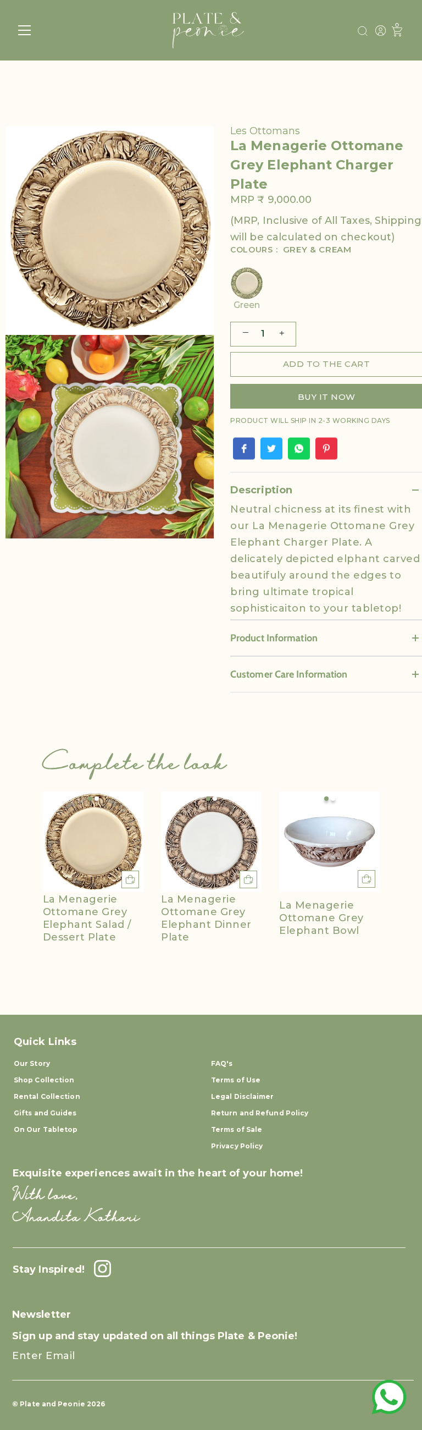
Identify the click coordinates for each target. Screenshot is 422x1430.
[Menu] (25, 30)
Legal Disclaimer (242, 1096)
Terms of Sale (236, 1129)
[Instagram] (99, 1269)
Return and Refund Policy (259, 1113)
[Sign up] (395, 1365)
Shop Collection (44, 1080)
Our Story (32, 1063)
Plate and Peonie (53, 1404)
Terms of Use (235, 1080)
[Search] (363, 31)
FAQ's (222, 1063)
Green (247, 305)
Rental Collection (47, 1096)
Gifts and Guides (45, 1113)
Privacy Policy (237, 1146)
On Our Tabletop (46, 1129)
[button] (90, 798)
